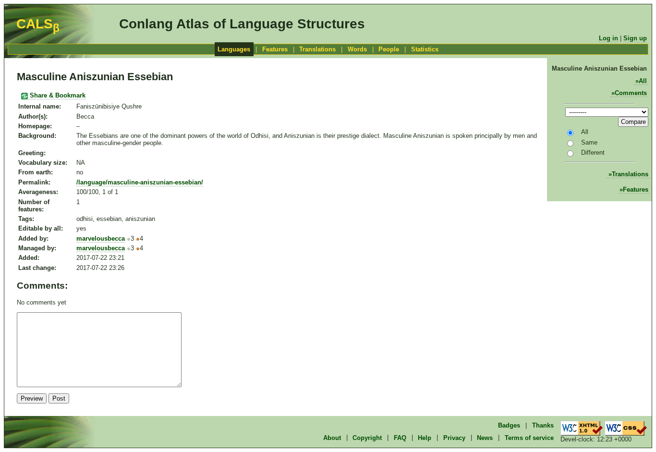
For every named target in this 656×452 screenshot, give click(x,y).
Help (424, 437)
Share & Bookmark (56, 95)
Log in (608, 38)
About (332, 437)
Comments (631, 93)
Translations (317, 49)
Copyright (367, 437)
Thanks (543, 425)
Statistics (424, 49)
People (388, 49)
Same (589, 142)
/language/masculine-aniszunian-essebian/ (139, 182)
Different (593, 152)
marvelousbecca (100, 238)
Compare (633, 121)
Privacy (454, 437)
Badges (509, 425)
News (485, 437)
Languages (234, 49)
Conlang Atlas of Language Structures (242, 23)
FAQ (400, 437)
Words (357, 49)
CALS (38, 23)
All (643, 81)
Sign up (635, 38)
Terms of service (529, 437)
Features (275, 49)
